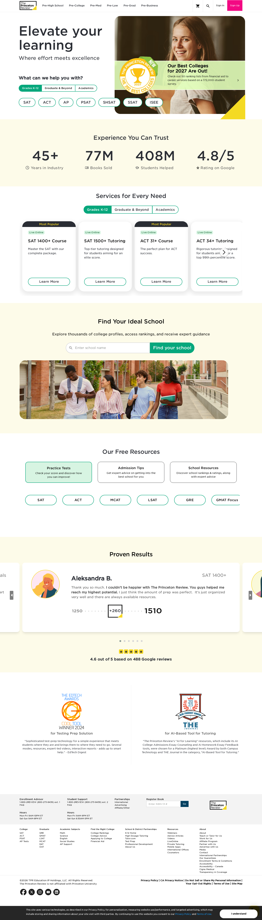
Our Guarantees (207, 858)
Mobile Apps (174, 847)
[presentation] (11, 595)
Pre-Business (149, 5)
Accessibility (206, 863)
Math (62, 833)
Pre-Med (95, 5)
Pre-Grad (130, 5)
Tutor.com (130, 838)
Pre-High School (52, 5)
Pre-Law (112, 5)
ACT (47, 102)
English (63, 838)
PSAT (86, 102)
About (202, 833)
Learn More (49, 281)
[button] (120, 641)
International (121, 802)
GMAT (42, 836)
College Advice (99, 836)
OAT (41, 847)
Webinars (172, 833)
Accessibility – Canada (211, 866)
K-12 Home (130, 833)
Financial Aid (97, 841)
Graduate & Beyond (132, 209)
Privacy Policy (183, 914)
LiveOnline (172, 841)
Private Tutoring (175, 844)
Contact (203, 852)
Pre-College (77, 5)
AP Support (66, 844)
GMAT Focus (227, 500)
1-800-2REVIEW (40, 802)
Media (202, 849)
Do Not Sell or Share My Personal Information (213, 880)
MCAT (115, 500)
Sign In (220, 5)
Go (184, 804)
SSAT (133, 102)
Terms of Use (204, 914)
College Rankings (100, 833)
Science (64, 836)
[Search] (208, 6)
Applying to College (101, 838)
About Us (130, 847)
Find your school (172, 347)
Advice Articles (175, 836)
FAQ (22, 805)
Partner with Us (207, 844)
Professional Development (139, 844)
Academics (165, 209)
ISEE (154, 102)
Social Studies (67, 841)
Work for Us (205, 838)
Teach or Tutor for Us (210, 836)
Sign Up (235, 5)
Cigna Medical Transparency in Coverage (213, 870)
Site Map (237, 883)
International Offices (178, 849)
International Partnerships (213, 855)
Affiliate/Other (122, 808)
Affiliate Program (208, 841)
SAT (27, 102)
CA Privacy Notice (171, 880)
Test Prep (130, 841)
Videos (171, 838)
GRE (190, 500)
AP (66, 102)
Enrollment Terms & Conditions (215, 861)
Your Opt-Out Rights (198, 883)
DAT (41, 844)
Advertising (121, 805)
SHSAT (109, 102)
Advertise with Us (208, 847)
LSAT (152, 500)
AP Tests (24, 841)
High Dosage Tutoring (136, 836)
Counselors (173, 852)
